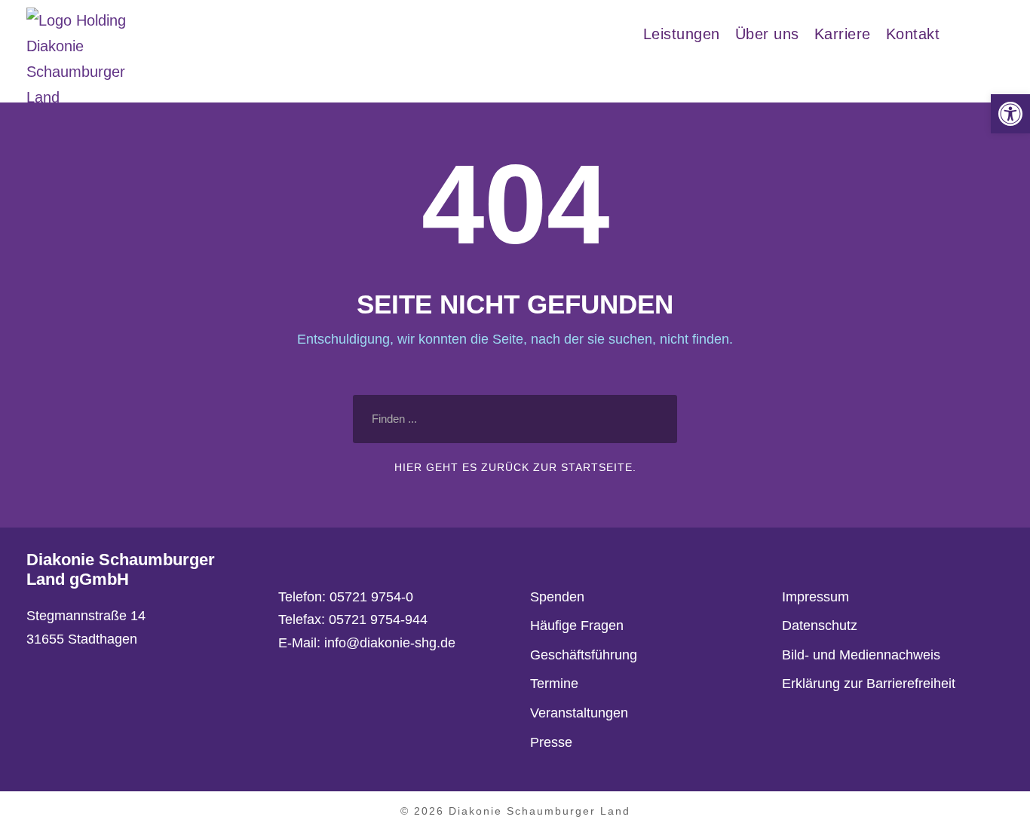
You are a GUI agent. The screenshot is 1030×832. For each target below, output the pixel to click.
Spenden (557, 596)
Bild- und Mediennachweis (861, 654)
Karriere (842, 34)
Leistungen (681, 34)
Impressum (815, 596)
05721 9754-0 (371, 596)
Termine (554, 683)
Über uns (767, 34)
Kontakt (913, 34)
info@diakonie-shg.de (389, 642)
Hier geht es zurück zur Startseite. (515, 467)
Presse (551, 742)
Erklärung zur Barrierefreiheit (868, 683)
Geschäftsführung (583, 654)
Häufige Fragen (577, 625)
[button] (1010, 113)
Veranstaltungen (579, 712)
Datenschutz (819, 625)
